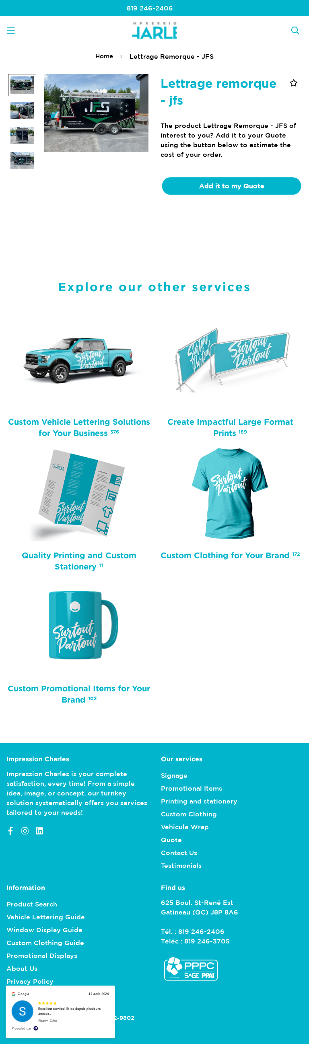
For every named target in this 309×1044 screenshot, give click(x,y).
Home (104, 56)
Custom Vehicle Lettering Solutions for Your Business (79, 427)
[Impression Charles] (154, 30)
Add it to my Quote (231, 185)
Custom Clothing (189, 814)
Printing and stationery (199, 801)
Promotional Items (191, 788)
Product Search (31, 904)
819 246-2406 (150, 8)
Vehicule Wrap (185, 826)
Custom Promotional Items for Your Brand (79, 694)
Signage (174, 775)
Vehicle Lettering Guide (45, 917)
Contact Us (179, 852)
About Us (21, 968)
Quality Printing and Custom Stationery (79, 560)
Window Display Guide (44, 929)
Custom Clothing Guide (45, 942)
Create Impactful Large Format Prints (230, 427)
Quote (171, 839)
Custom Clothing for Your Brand (230, 554)
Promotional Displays (41, 955)
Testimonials (181, 865)
